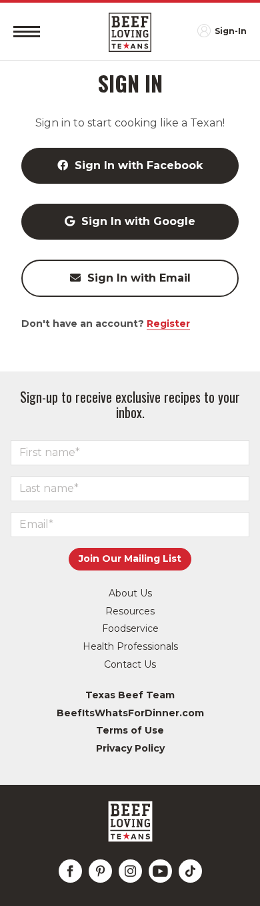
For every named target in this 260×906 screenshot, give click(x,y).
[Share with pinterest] (100, 871)
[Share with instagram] (130, 871)
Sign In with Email (139, 278)
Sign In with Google (138, 221)
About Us (130, 593)
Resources (130, 611)
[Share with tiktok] (190, 871)
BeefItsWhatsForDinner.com (130, 713)
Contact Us (130, 664)
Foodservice (130, 628)
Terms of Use (130, 730)
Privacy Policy (130, 748)
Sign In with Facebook (139, 165)
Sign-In (231, 31)
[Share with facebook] (70, 871)
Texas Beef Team (130, 695)
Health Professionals (130, 646)
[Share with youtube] (160, 871)
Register (168, 324)
